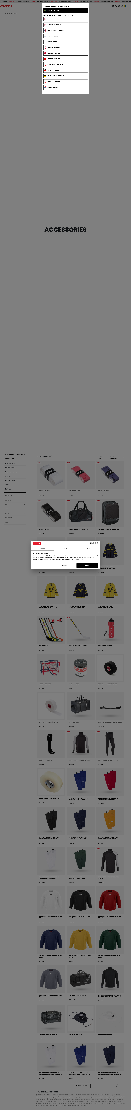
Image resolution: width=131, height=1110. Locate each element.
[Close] (86, 5)
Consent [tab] (42, 548)
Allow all (87, 565)
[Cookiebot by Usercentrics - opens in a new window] (91, 543)
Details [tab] (65, 548)
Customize (64, 565)
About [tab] (88, 548)
